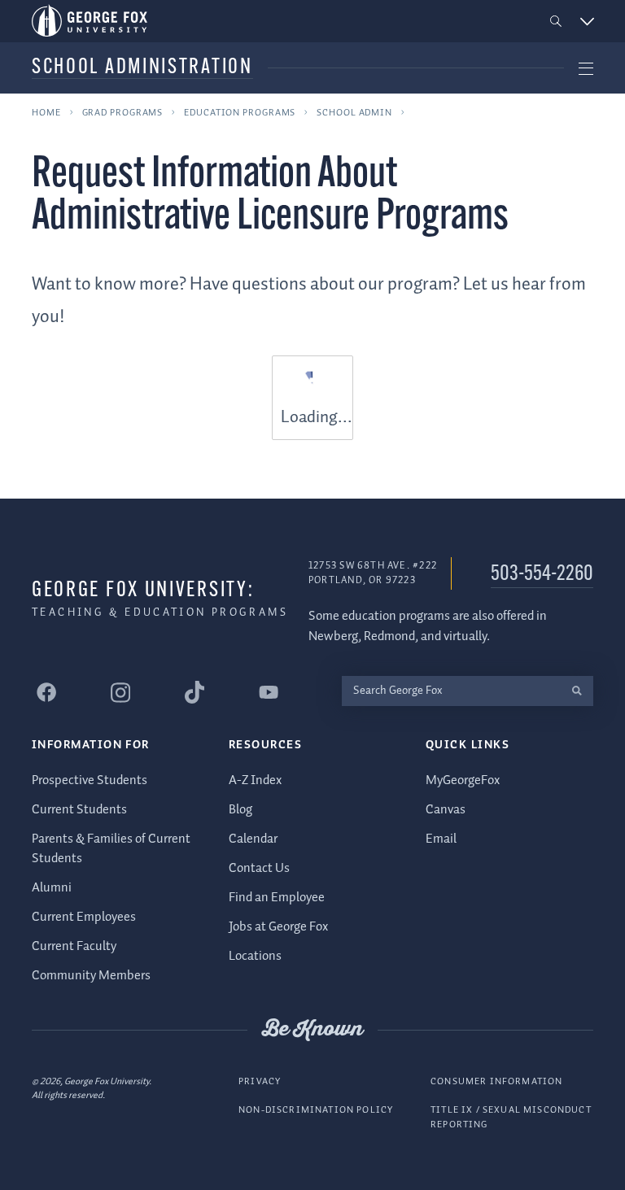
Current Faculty (74, 946)
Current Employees (84, 917)
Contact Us (259, 868)
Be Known (312, 1030)
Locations (255, 956)
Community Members (91, 976)
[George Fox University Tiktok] (194, 692)
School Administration (142, 68)
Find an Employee (277, 897)
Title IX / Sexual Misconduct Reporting (511, 1117)
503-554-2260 (542, 575)
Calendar (253, 839)
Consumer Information (496, 1081)
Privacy (259, 1081)
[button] (556, 21)
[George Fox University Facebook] (46, 692)
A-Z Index (255, 780)
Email (441, 839)
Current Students (79, 810)
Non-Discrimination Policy (315, 1110)
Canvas (445, 810)
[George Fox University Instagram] (120, 692)
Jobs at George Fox (278, 927)
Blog (240, 810)
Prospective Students (89, 780)
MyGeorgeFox (463, 780)
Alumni (52, 888)
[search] (576, 691)
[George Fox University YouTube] (268, 692)
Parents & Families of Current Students (111, 849)
